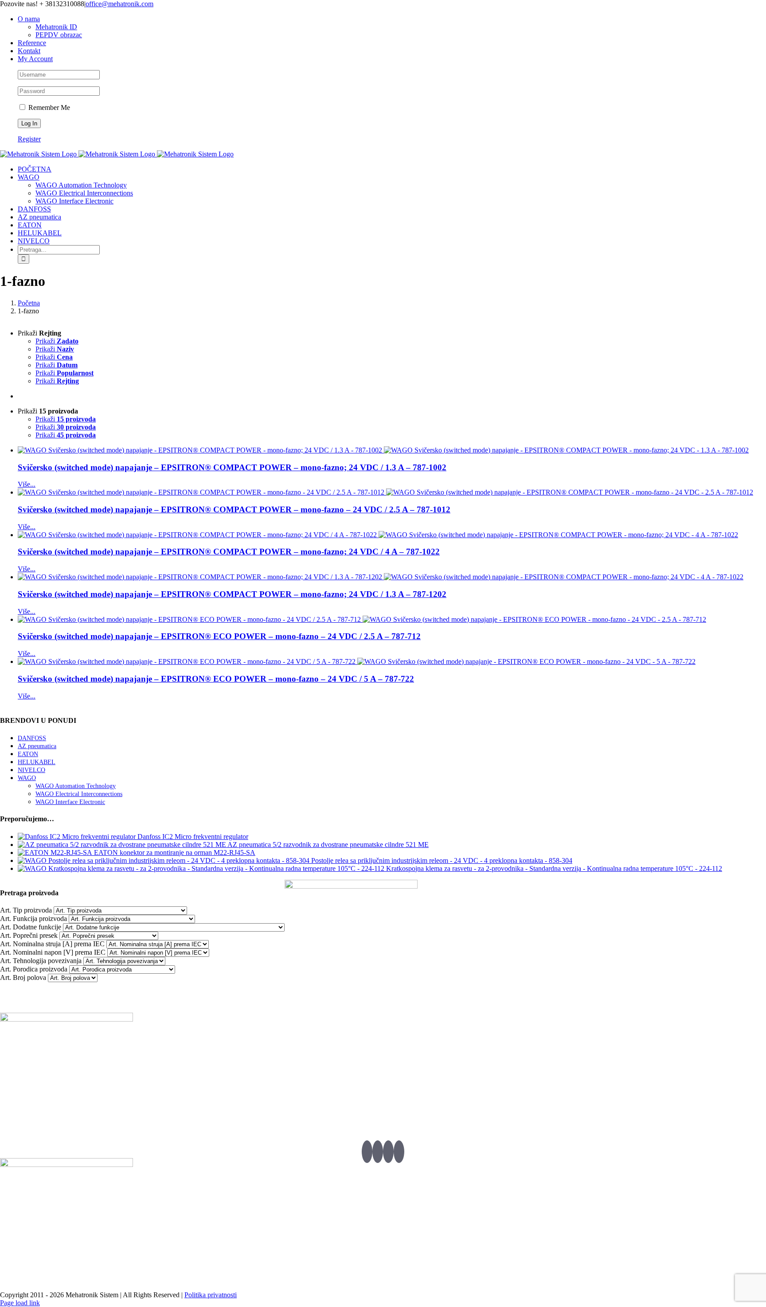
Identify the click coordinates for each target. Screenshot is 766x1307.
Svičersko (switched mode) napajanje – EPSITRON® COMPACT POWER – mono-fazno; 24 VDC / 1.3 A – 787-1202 (232, 594)
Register (29, 139)
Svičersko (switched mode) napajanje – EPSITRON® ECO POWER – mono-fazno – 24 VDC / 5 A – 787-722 (216, 678)
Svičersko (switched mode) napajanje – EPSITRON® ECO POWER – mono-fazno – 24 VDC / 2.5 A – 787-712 (219, 636)
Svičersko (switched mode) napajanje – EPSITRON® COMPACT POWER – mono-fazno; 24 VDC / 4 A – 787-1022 (229, 551)
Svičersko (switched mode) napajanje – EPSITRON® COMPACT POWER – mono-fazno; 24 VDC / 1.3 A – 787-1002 (232, 467)
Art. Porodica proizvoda (33, 969)
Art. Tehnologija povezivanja (41, 960)
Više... (26, 484)
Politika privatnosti (210, 1295)
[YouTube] (388, 1151)
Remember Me (48, 107)
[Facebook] (377, 1151)
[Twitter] (367, 1151)
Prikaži (56, 341)
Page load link (20, 1303)
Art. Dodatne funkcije (30, 927)
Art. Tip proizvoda (26, 910)
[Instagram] (399, 1151)
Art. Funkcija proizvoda (33, 918)
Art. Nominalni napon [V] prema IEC (53, 952)
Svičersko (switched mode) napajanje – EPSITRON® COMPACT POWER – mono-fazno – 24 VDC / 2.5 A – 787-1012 (234, 509)
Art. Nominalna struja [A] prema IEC (52, 944)
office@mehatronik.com (119, 4)
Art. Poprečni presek (29, 935)
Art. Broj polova (23, 977)
